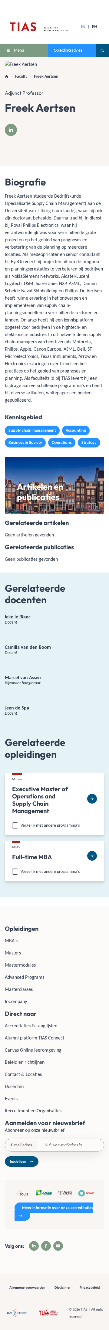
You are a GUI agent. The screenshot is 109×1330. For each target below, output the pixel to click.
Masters (13, 953)
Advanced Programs (24, 977)
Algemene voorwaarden (27, 1287)
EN (94, 26)
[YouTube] (58, 1246)
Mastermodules (20, 965)
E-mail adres (21, 1145)
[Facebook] (46, 1246)
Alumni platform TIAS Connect (34, 1038)
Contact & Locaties (23, 1074)
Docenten (14, 1086)
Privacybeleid (90, 1287)
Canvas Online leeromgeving (33, 1050)
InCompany (16, 1001)
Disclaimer (62, 1287)
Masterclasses (19, 989)
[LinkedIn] (11, 130)
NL (83, 26)
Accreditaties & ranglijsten (31, 1026)
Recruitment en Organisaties (33, 1111)
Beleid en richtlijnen (25, 1062)
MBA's (11, 941)
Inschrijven (18, 1161)
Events (11, 1098)
